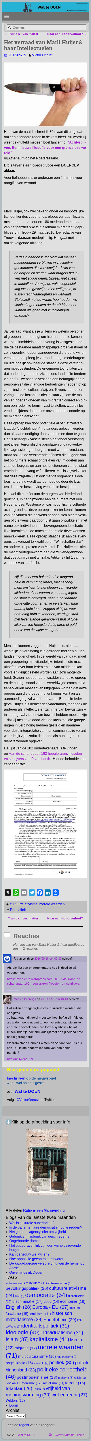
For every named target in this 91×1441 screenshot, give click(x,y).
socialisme (53, 1383)
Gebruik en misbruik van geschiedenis (39, 1236)
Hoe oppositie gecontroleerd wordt (36, 1259)
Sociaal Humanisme (24, 1383)
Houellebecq (60, 1319)
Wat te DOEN (26, 1435)
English (18, 1307)
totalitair (19, 1388)
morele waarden (52, 904)
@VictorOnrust (27, 1100)
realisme (65, 1377)
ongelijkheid (19, 1363)
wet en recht (69, 1395)
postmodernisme (37, 1377)
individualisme (61, 1332)
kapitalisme (49, 1339)
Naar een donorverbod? (67, 34)
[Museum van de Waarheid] (47, 1162)
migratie (26, 1348)
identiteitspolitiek (45, 1326)
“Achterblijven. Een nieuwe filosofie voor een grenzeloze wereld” (45, 147)
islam (17, 1339)
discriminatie (27, 1301)
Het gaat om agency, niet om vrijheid (37, 1232)
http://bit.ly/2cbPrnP (20, 1059)
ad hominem (14, 1283)
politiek (61, 1362)
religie (80, 1377)
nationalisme (67, 1356)
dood (51, 1301)
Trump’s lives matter (21, 34)
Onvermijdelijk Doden (26, 1272)
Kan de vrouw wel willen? (29, 1254)
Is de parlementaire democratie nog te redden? (45, 1227)
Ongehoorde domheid (26, 1241)
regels (24, 1425)
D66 (19, 1296)
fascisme (17, 1313)
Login (13, 1405)
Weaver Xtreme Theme (69, 1435)
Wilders (15, 1400)
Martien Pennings (25, 999)
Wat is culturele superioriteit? (31, 1223)
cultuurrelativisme (24, 904)
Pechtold (41, 1363)
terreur (75, 1383)
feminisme (40, 1314)
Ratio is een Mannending (44, 1210)
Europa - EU (50, 1307)
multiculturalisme (37, 1356)
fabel (74, 1307)
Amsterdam (35, 1283)
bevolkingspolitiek (27, 1288)
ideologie (23, 1332)
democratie (46, 1295)
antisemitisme (61, 1283)
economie (72, 1301)
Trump (39, 1389)
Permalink (18, 909)
